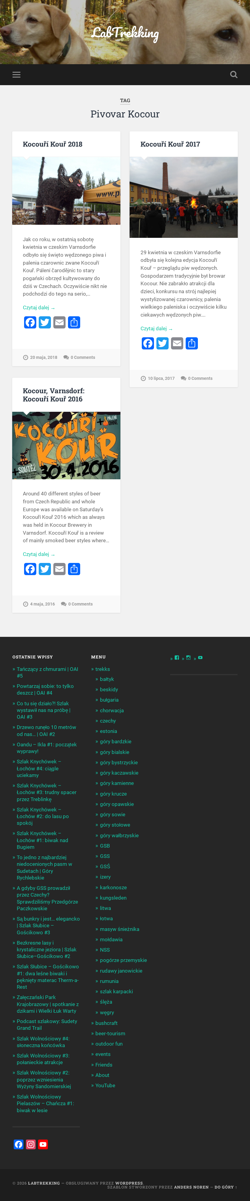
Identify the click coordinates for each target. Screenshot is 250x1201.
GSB (105, 846)
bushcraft (106, 1023)
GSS (105, 856)
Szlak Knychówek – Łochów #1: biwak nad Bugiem (42, 840)
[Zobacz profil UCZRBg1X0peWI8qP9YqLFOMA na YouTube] (200, 657)
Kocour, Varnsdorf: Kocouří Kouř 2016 (53, 394)
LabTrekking (125, 32)
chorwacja (112, 710)
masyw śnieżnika (119, 929)
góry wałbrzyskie (119, 835)
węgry (107, 1012)
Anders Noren (191, 1187)
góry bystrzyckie (119, 762)
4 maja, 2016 (42, 604)
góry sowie (112, 814)
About (102, 1075)
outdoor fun (109, 1044)
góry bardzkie (115, 741)
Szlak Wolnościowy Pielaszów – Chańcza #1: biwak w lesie (45, 1103)
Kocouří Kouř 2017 (170, 143)
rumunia (109, 981)
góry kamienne (117, 783)
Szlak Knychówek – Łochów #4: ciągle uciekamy (39, 768)
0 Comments (83, 357)
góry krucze (113, 794)
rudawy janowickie (121, 971)
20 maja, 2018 (43, 357)
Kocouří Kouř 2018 (52, 143)
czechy (108, 721)
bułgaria (109, 700)
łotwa (106, 918)
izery (105, 877)
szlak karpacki (116, 991)
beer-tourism (110, 1033)
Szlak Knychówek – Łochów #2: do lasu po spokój (43, 816)
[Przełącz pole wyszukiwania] (234, 74)
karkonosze (113, 887)
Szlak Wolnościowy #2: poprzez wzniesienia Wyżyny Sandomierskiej (44, 1079)
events (103, 1054)
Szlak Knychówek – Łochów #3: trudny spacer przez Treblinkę (47, 792)
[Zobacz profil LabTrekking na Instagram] (188, 657)
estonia (108, 731)
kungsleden (113, 898)
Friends (103, 1065)
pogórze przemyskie (123, 960)
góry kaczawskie (119, 773)
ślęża (106, 1002)
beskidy (109, 689)
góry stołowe (115, 825)
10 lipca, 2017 (161, 378)
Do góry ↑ (226, 1187)
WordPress (129, 1183)
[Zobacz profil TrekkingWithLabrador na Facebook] (176, 657)
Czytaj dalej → (39, 307)
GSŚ (105, 866)
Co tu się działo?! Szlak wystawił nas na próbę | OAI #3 (43, 710)
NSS (105, 950)
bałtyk (107, 679)
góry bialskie (114, 752)
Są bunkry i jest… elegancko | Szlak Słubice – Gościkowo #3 (48, 925)
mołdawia (111, 939)
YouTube (105, 1085)
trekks (102, 669)
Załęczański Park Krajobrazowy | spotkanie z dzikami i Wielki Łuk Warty (48, 1004)
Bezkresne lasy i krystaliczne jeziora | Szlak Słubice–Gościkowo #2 (47, 949)
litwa (105, 908)
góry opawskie (117, 804)
